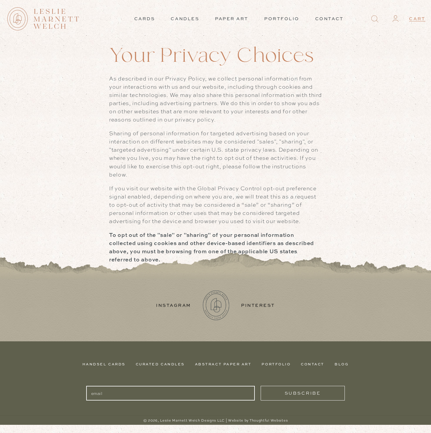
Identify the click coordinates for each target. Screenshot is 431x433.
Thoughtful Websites (269, 420)
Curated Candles (160, 364)
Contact (312, 364)
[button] (374, 19)
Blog (342, 364)
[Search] (374, 19)
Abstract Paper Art (223, 364)
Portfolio (276, 364)
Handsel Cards (103, 364)
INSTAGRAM (173, 305)
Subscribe (303, 393)
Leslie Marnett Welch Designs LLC (192, 420)
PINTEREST (258, 305)
